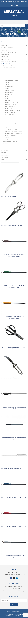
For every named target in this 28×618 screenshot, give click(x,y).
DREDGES (7, 82)
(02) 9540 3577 (16, 589)
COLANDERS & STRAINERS (11, 80)
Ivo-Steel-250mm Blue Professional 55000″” (13, 497)
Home (1, 29)
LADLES (7, 98)
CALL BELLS (8, 74)
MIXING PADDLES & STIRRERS (12, 110)
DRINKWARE (4, 57)
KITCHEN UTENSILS (23, 29)
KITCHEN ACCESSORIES (9, 68)
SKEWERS (7, 127)
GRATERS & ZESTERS (10, 90)
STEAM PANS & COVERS (9, 146)
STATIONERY (5, 155)
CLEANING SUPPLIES (7, 48)
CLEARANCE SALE (6, 50)
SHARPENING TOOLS (10, 125)
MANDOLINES (8, 100)
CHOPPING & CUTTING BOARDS (13, 78)
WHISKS (7, 137)
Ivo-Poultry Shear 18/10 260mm (10, 378)
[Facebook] (11, 578)
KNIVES (6, 96)
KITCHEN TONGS (9, 94)
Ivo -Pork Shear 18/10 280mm (9, 197)
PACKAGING (4, 150)
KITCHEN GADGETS (9, 92)
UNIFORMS (4, 159)
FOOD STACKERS (9, 86)
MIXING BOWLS (8, 108)
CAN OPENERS (8, 76)
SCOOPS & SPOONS (10, 121)
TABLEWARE (4, 157)
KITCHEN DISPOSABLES (9, 70)
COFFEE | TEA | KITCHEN (8, 52)
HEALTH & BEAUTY (6, 59)
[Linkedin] (17, 578)
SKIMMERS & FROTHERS (11, 129)
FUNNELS (7, 88)
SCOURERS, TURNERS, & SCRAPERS (13, 123)
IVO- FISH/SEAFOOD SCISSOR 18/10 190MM (11, 226)
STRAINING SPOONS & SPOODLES (13, 131)
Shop (6, 29)
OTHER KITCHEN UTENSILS (10, 141)
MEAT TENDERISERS (10, 106)
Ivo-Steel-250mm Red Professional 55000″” (13, 526)
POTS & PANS (6, 144)
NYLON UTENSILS (9, 114)
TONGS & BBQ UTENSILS (11, 135)
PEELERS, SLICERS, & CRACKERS (13, 117)
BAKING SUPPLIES (7, 66)
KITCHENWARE (12, 29)
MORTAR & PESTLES (10, 112)
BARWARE (4, 45)
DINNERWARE (5, 54)
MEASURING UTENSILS (10, 104)
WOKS (6, 139)
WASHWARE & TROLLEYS (9, 148)
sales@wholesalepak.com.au (16, 587)
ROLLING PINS (8, 119)
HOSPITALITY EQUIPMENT (9, 61)
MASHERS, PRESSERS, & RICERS (12, 102)
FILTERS (7, 84)
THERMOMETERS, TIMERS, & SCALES (14, 133)
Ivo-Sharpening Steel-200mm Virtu (11, 468)
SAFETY (3, 153)
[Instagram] (14, 578)
